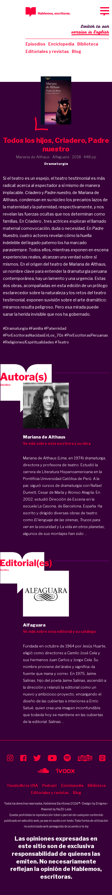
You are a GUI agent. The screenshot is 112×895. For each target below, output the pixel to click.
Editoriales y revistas (47, 51)
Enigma (101, 803)
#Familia (36, 328)
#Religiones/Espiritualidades (28, 342)
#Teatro (62, 342)
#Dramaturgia (15, 328)
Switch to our (90, 29)
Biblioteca (87, 44)
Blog (76, 51)
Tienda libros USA (22, 785)
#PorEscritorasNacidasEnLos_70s (33, 335)
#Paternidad (55, 328)
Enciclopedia (61, 44)
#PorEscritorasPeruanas (86, 335)
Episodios (35, 44)
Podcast (49, 785)
